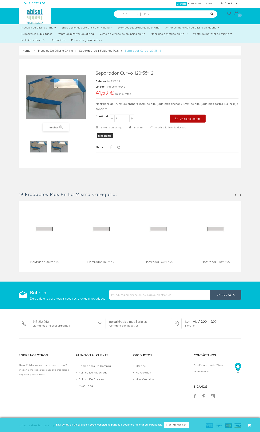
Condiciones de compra (95, 366)
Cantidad (102, 116)
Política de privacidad (93, 372)
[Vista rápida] (44, 233)
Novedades (143, 372)
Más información (176, 424)
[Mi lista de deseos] (229, 14)
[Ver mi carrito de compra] (236, 13)
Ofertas (141, 366)
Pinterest (118, 147)
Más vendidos (145, 379)
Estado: (100, 86)
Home (26, 50)
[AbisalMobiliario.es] (35, 16)
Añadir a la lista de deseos (170, 127)
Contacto (181, 3)
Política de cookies (91, 379)
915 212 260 (41, 322)
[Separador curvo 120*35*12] (38, 146)
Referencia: (103, 81)
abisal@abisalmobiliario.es (128, 322)
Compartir (111, 147)
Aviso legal (86, 386)
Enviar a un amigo (111, 127)
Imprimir (138, 127)
